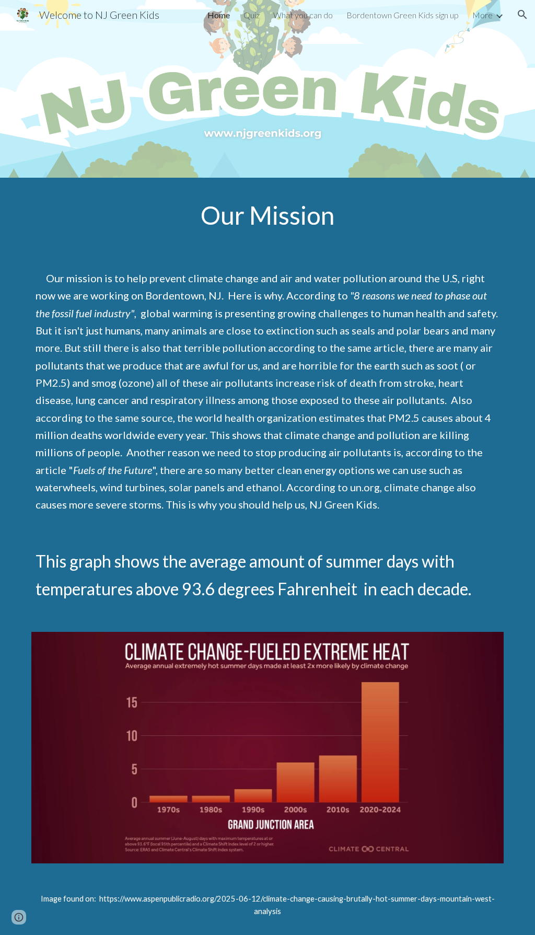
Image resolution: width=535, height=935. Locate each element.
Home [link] (218, 15)
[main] (267, 215)
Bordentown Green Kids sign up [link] (402, 15)
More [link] (482, 15)
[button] (522, 14)
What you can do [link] (303, 15)
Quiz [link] (251, 15)
